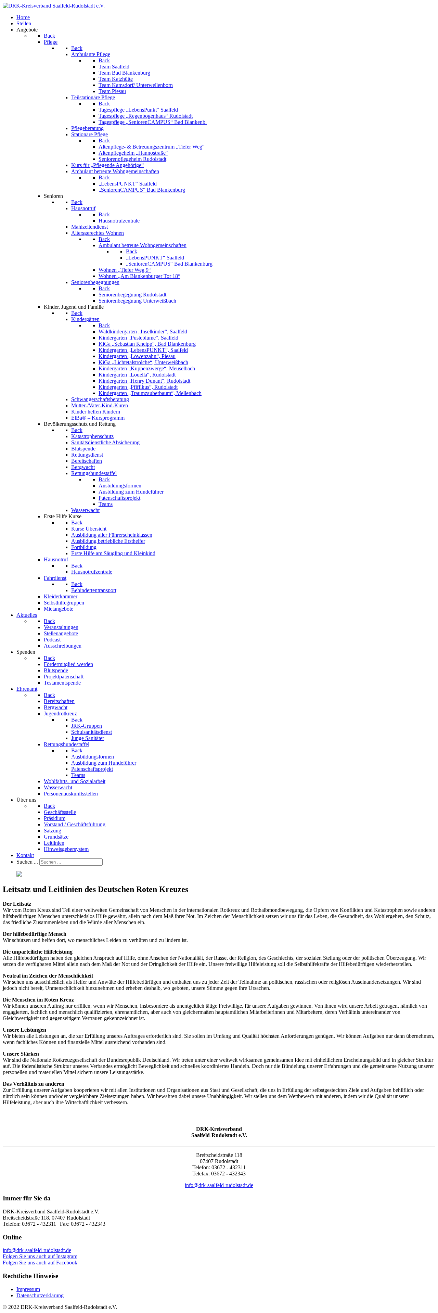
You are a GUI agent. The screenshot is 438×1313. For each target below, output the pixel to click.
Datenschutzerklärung (40, 1295)
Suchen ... (27, 862)
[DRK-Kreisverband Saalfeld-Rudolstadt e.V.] (54, 6)
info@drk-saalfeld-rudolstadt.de (219, 1185)
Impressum (28, 1289)
